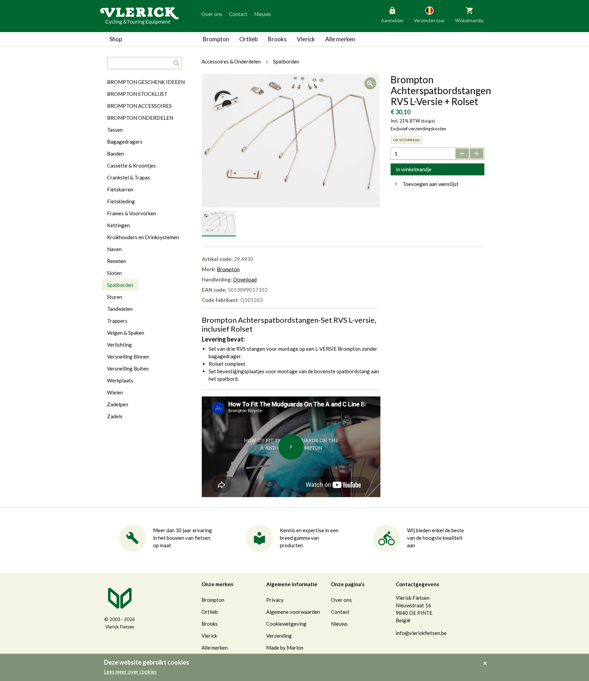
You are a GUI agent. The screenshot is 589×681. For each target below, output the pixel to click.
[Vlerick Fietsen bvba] (139, 15)
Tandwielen (120, 309)
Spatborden (120, 285)
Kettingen (118, 225)
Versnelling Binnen (128, 356)
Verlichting (119, 345)
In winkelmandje (414, 169)
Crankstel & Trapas (128, 177)
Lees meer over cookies (130, 671)
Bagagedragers (124, 142)
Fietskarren (120, 189)
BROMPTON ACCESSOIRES (139, 106)
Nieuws (262, 14)
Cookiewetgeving (286, 624)
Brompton (216, 39)
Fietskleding (121, 201)
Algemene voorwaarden (293, 612)
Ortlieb (248, 39)
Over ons (211, 14)
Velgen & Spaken (125, 333)
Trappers (117, 321)
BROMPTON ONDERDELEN (140, 118)
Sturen (114, 297)
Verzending (279, 636)
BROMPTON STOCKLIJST (137, 94)
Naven (114, 249)
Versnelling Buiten (128, 368)
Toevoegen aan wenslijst (430, 184)
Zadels (114, 416)
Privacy (275, 600)
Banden (115, 153)
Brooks (277, 39)
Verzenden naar (429, 20)
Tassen (115, 130)
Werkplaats (120, 380)
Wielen (115, 392)
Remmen (116, 261)
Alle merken (340, 39)
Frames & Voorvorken (131, 213)
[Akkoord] (487, 658)
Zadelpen (117, 404)
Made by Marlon (284, 647)
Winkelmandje (469, 20)
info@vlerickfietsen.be (421, 633)
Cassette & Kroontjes (131, 165)
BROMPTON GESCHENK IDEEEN (146, 82)
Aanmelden (392, 20)
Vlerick (306, 39)
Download (245, 279)
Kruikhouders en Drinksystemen (143, 237)
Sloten (114, 273)
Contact (238, 14)
